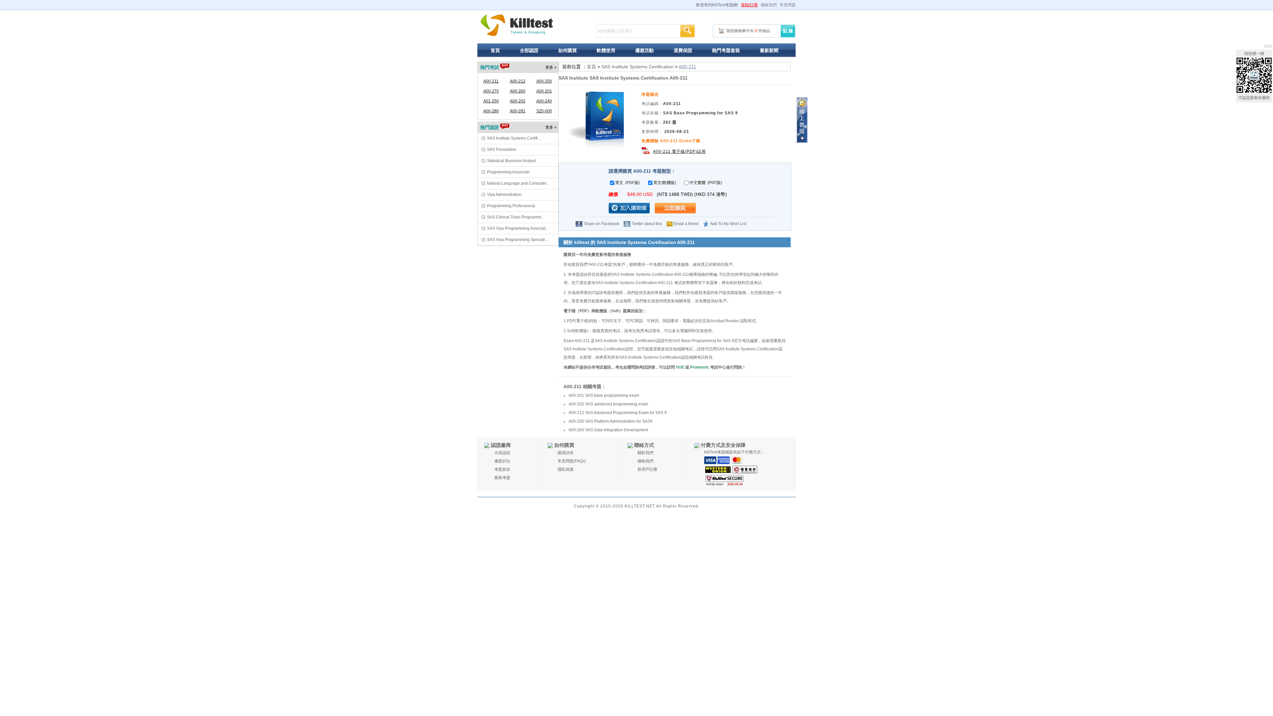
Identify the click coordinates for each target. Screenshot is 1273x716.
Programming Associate (508, 172)
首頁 (495, 50)
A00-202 (517, 101)
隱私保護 (566, 469)
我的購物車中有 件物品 (748, 31)
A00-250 (544, 81)
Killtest (517, 25)
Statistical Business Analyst (511, 160)
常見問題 (788, 5)
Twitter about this (647, 223)
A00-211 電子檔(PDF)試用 (679, 151)
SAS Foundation (501, 149)
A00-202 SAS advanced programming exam (608, 404)
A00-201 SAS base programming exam (604, 395)
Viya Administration (504, 194)
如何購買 (567, 50)
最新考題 (502, 477)
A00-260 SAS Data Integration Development (608, 430)
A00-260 (517, 91)
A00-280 (491, 111)
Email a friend (686, 223)
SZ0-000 (544, 111)
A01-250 (491, 101)
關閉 (1268, 46)
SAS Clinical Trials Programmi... (515, 217)
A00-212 (517, 81)
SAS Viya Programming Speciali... (517, 239)
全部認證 (529, 50)
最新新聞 (769, 50)
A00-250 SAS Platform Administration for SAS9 (610, 421)
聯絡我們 (769, 5)
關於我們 (645, 452)
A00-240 (544, 101)
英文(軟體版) (664, 182)
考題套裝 (502, 469)
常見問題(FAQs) (572, 461)
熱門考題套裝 (726, 50)
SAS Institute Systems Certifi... (514, 138)
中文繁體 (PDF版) (706, 182)
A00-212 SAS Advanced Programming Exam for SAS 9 (618, 412)
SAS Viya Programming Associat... (517, 228)
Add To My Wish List (728, 223)
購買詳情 (566, 452)
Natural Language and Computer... (518, 183)
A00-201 (544, 91)
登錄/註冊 (749, 5)
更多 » (551, 67)
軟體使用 (606, 50)
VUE (680, 367)
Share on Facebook (601, 223)
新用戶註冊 (647, 469)
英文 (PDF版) (627, 182)
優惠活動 (644, 50)
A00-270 (491, 91)
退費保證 (683, 50)
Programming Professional (511, 206)
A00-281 (517, 111)
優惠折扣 (502, 461)
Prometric (699, 367)
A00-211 (491, 81)
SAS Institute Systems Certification (637, 66)
